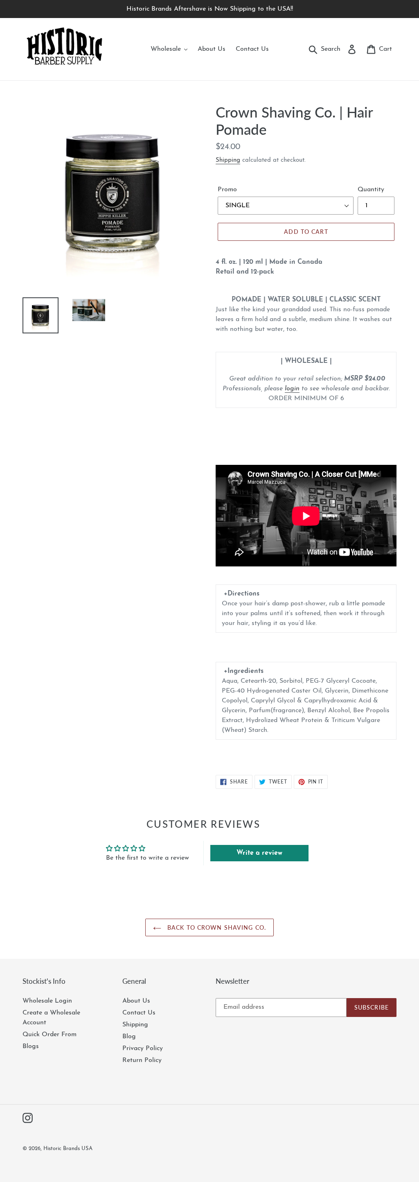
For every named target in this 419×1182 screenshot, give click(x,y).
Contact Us (138, 1013)
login (292, 388)
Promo (227, 189)
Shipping (228, 160)
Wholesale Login (47, 1001)
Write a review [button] (259, 853)
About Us (136, 1001)
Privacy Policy (142, 1048)
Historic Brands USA (67, 1148)
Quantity (371, 189)
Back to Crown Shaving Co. (215, 927)
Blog (129, 1036)
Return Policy (142, 1060)
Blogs (31, 1046)
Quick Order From (50, 1034)
